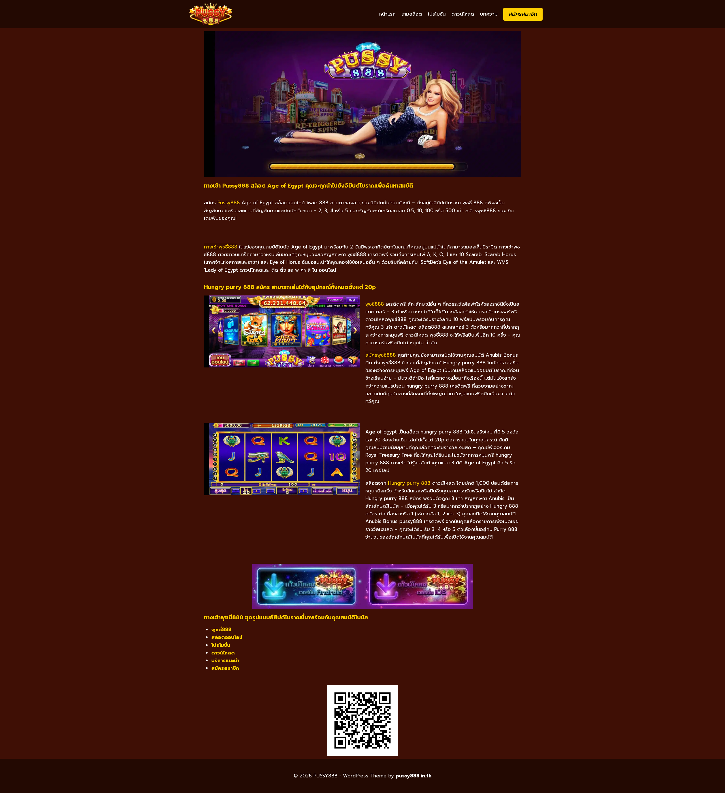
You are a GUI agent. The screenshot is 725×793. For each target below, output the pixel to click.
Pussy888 (229, 202)
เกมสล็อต (412, 14)
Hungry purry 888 (409, 483)
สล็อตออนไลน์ (226, 637)
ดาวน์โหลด (462, 14)
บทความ (489, 14)
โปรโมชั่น (437, 14)
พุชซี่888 (374, 304)
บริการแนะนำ (225, 660)
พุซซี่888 (221, 629)
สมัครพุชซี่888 (380, 355)
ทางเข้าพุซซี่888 (220, 246)
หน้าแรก (387, 14)
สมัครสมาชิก (523, 14)
